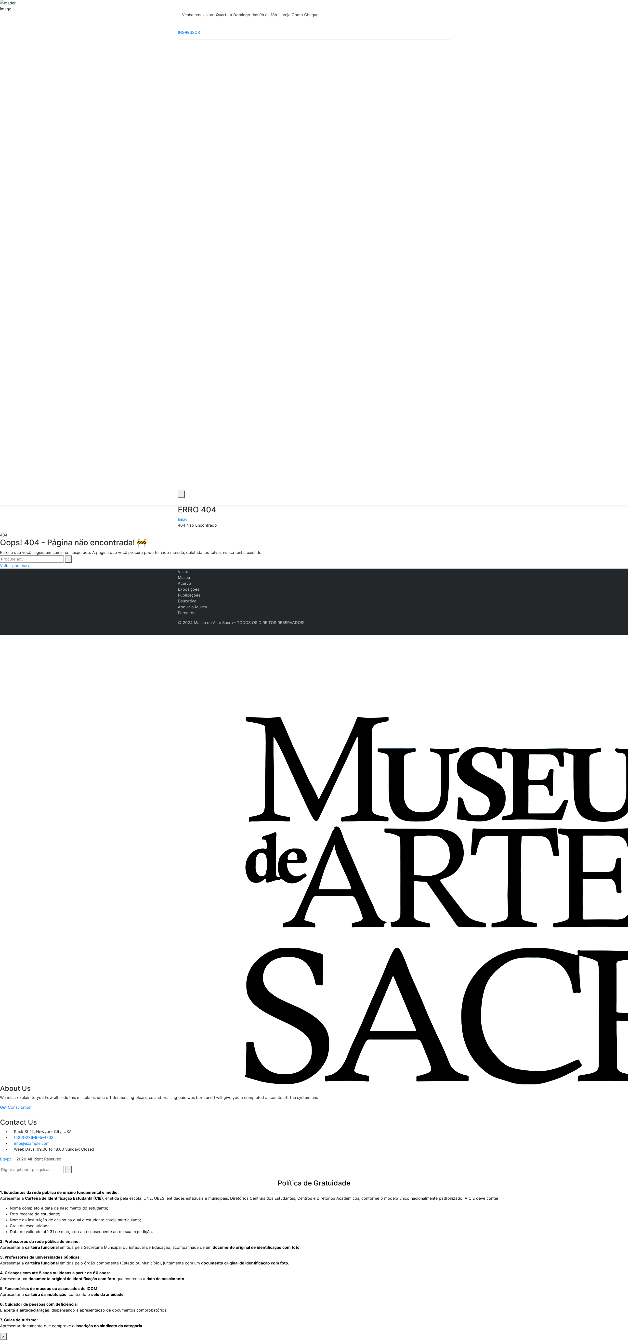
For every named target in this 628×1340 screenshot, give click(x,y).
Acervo (184, 583)
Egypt (5, 1159)
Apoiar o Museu (192, 606)
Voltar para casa (15, 565)
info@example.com (32, 1143)
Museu (184, 577)
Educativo (187, 600)
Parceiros (186, 612)
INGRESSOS (189, 32)
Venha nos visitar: (229, 14)
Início (183, 519)
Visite (183, 571)
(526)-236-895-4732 (33, 1137)
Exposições (188, 589)
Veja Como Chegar (300, 14)
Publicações (189, 595)
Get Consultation (15, 1107)
